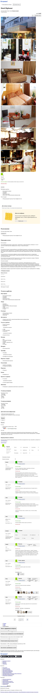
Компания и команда (6, 660)
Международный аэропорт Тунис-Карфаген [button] (11, 235)
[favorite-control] (33, 16)
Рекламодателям (6, 683)
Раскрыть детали (22, 463)
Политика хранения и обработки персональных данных (10, 692)
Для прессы (5, 663)
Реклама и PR (5, 684)
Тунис (4, 624)
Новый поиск (17, 4)
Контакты (4, 661)
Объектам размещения (7, 679)
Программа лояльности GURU (8, 674)
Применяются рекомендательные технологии (29, 692)
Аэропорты (3, 233)
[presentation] (9, 458)
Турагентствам (5, 680)
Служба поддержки (6, 668)
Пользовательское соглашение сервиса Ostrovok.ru (12, 673)
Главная (4, 623)
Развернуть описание (5, 270)
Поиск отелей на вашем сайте (8, 682)
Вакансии (4, 662)
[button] (21, 28)
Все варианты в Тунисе (7, 4)
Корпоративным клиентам (8, 681)
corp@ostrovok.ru (4, 440)
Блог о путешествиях (6, 669)
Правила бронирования (7, 672)
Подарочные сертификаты (7, 675)
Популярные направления (7, 670)
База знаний (5, 667)
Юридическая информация (8, 671)
